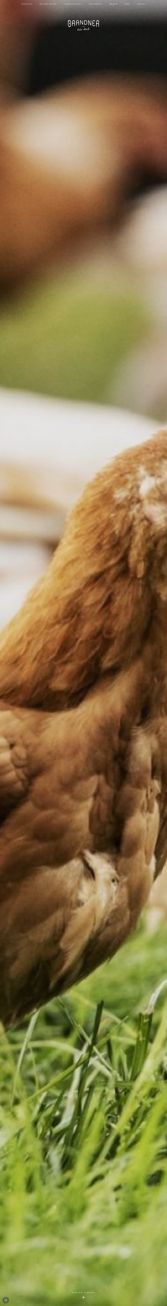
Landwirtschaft (73, 4)
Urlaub (113, 4)
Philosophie (95, 4)
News (127, 4)
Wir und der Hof (48, 4)
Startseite (26, 4)
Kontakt (141, 4)
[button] (5, 1300)
